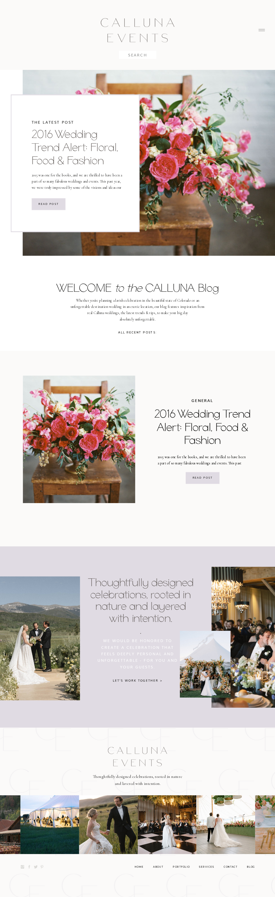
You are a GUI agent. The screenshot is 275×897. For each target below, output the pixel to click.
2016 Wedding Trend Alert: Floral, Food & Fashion (75, 147)
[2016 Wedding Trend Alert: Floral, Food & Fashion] (79, 439)
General (202, 400)
